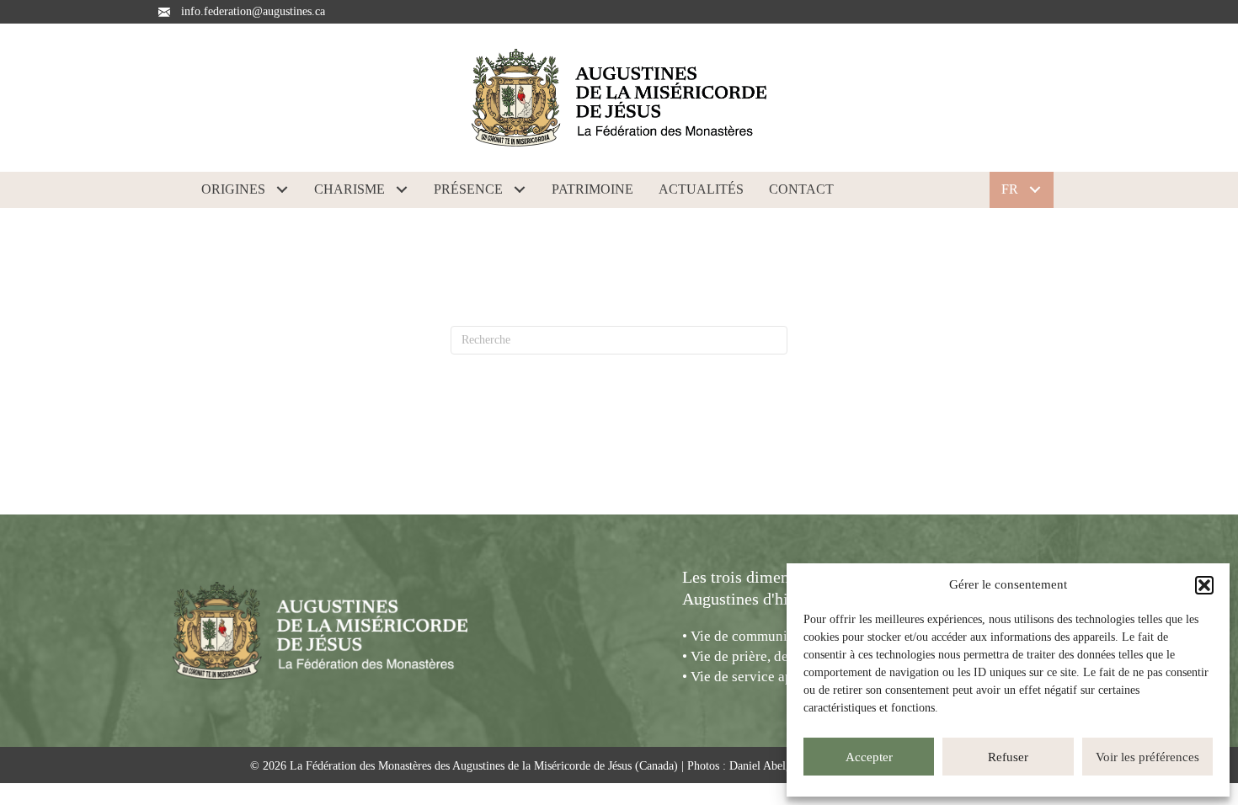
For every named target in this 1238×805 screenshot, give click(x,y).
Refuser (1008, 757)
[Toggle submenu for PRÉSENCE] (519, 189)
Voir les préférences (1147, 757)
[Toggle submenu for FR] (1035, 189)
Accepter (869, 757)
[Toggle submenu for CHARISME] (402, 189)
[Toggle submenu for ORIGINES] (282, 189)
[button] (1204, 585)
